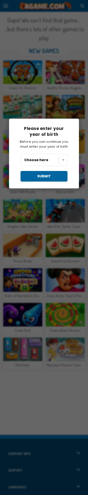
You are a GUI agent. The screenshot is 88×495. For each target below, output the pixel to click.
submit (44, 176)
